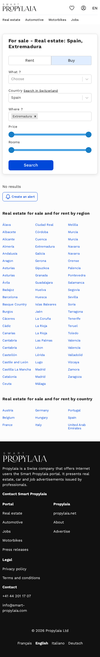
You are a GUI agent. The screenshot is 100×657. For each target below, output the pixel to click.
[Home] (19, 7)
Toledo (73, 333)
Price (12, 126)
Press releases (15, 549)
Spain (72, 417)
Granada (41, 275)
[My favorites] (72, 8)
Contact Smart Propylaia (24, 494)
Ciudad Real (44, 225)
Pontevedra (76, 275)
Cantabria (9, 340)
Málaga (40, 383)
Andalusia (9, 253)
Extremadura (45, 246)
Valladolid (75, 355)
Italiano (58, 643)
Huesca (41, 297)
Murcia (73, 232)
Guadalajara (44, 282)
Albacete (9, 232)
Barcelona (9, 297)
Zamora (73, 369)
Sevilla (73, 297)
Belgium (8, 417)
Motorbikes (57, 20)
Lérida (40, 355)
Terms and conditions (21, 578)
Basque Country (14, 304)
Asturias (8, 268)
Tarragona (75, 311)
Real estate (11, 20)
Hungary (41, 417)
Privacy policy (14, 569)
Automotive (34, 20)
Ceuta (6, 383)
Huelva (40, 290)
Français (24, 643)
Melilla (73, 225)
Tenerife (74, 318)
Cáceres (8, 318)
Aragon (7, 261)
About (58, 522)
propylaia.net (64, 513)
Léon (39, 347)
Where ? (15, 109)
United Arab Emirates (77, 426)
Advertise (61, 531)
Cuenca (41, 239)
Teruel (73, 326)
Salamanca (76, 282)
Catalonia (9, 376)
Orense (73, 261)
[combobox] (39, 116)
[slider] (11, 134)
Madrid (40, 369)
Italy (38, 425)
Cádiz (6, 326)
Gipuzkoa (42, 268)
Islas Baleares (45, 304)
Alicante (8, 239)
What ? (14, 72)
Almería (8, 246)
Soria (71, 304)
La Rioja (41, 326)
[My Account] (83, 8)
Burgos (7, 311)
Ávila (6, 282)
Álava (6, 225)
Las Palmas (43, 340)
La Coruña (43, 318)
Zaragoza (75, 376)
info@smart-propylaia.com (14, 608)
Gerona (40, 261)
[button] (35, 116)
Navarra (74, 246)
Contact (9, 587)
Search (31, 165)
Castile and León (15, 362)
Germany (42, 410)
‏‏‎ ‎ (9, 53)
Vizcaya (73, 362)
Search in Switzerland (41, 90)
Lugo (39, 362)
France (7, 425)
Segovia (74, 290)
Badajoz (8, 290)
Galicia (40, 253)
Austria (7, 410)
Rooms (14, 142)
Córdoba (41, 232)
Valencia (74, 340)
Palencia (74, 268)
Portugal (74, 410)
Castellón (9, 355)
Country (33, 90)
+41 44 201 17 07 (16, 596)
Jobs (75, 20)
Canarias (8, 333)
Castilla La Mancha (16, 369)
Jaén (38, 311)
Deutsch (75, 643)
